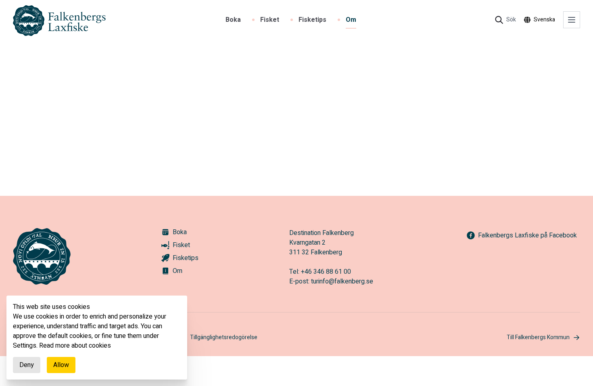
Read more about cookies (75, 345)
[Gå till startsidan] (59, 20)
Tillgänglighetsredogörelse (223, 337)
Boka (233, 20)
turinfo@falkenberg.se (342, 281)
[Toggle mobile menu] (571, 19)
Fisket (269, 20)
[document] (97, 337)
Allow (61, 365)
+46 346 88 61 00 (326, 272)
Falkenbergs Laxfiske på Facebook (527, 235)
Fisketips (312, 20)
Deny (26, 365)
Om (351, 20)
